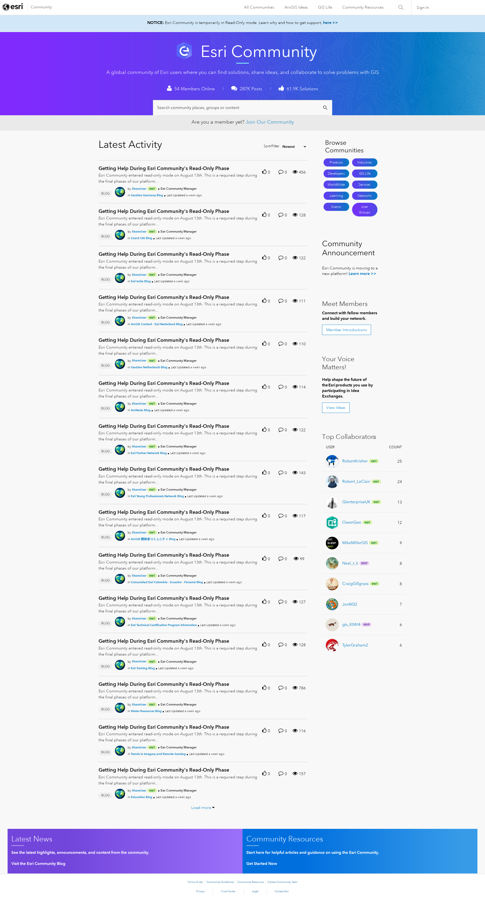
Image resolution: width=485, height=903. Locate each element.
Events (336, 207)
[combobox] (243, 107)
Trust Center (228, 891)
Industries (364, 162)
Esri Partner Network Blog (149, 453)
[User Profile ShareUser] (120, 190)
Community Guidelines (220, 882)
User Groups (364, 209)
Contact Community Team (283, 882)
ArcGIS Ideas (296, 7)
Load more (201, 807)
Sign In (423, 7)
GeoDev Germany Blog (147, 195)
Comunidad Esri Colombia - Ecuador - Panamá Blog (167, 582)
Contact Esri (282, 891)
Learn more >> (362, 273)
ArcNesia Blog (141, 410)
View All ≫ (350, 437)
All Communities (259, 7)
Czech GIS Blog (141, 238)
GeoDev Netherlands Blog (149, 367)
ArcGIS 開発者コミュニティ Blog (153, 539)
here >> (330, 22)
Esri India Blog (141, 281)
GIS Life (325, 7)
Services (365, 185)
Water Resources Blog (146, 711)
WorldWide (336, 185)
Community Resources (363, 7)
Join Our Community (270, 122)
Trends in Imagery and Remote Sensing (158, 754)
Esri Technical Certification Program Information (164, 625)
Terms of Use (195, 882)
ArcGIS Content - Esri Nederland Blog (157, 324)
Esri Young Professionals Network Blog (157, 496)
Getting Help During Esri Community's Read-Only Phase (164, 168)
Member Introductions (346, 329)
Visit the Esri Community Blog (38, 863)
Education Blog (141, 797)
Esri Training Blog (143, 668)
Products (336, 162)
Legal (255, 891)
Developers (336, 174)
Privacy (200, 891)
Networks (365, 196)
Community (41, 7)
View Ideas (336, 407)
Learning (336, 196)
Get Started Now (261, 863)
